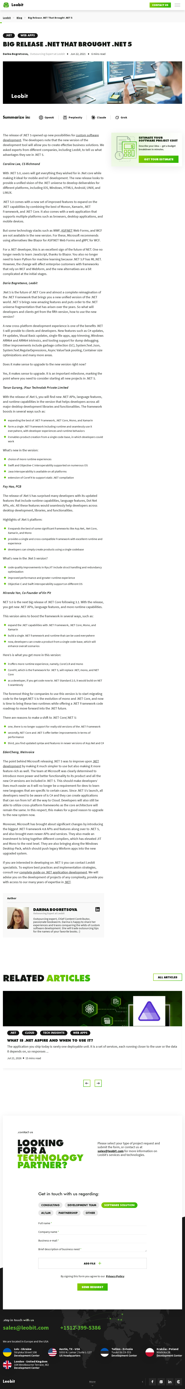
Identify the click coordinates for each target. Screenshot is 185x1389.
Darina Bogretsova (55, 909)
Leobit (17, 5)
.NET (9, 35)
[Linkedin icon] (169, 1381)
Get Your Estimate (158, 159)
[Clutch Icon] (178, 1381)
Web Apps (28, 35)
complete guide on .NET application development (53, 872)
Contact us (160, 5)
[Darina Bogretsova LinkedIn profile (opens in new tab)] (97, 909)
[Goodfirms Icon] (161, 1381)
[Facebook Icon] (152, 1381)
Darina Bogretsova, (16, 54)
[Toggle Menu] (177, 5)
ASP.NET (67, 230)
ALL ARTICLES (167, 977)
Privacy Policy (115, 1276)
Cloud (29, 1033)
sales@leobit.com (111, 1151)
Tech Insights (53, 1033)
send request (92, 1287)
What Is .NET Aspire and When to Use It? (50, 1040)
